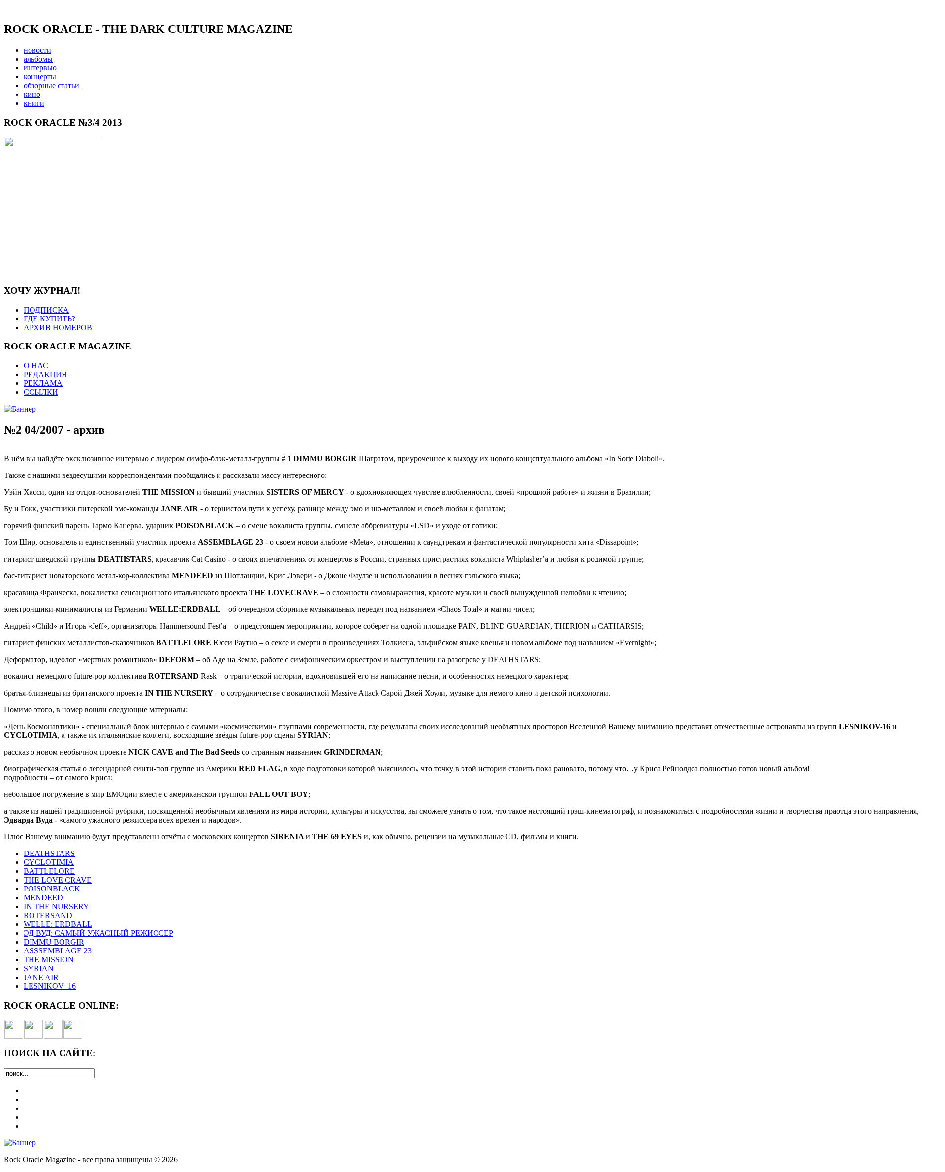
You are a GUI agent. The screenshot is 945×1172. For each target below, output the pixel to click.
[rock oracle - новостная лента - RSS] (73, 1036)
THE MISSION (49, 959)
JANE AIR (41, 977)
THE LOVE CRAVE (58, 880)
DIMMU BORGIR (54, 942)
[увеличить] (53, 273)
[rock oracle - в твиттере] (53, 1036)
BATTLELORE (49, 871)
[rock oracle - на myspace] (33, 1036)
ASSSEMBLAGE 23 (58, 951)
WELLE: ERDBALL (58, 924)
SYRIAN (39, 968)
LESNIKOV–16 (50, 986)
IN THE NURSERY (56, 906)
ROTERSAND (48, 915)
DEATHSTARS (49, 853)
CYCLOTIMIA (49, 862)
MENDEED (43, 897)
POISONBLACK (52, 889)
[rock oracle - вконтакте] (14, 1036)
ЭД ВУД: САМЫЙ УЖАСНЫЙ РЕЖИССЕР (98, 933)
